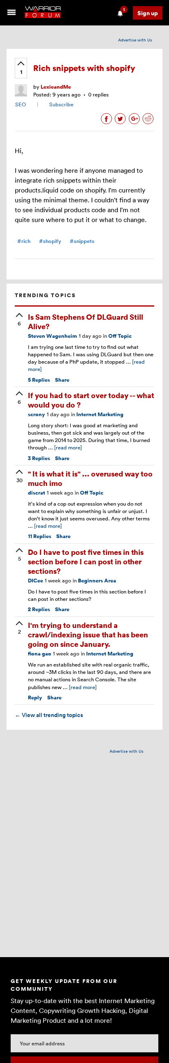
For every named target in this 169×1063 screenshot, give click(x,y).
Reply (35, 697)
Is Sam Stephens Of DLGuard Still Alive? (85, 321)
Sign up (147, 13)
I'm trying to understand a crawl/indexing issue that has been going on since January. (88, 634)
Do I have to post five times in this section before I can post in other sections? (86, 561)
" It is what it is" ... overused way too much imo (90, 478)
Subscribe (61, 104)
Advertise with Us (135, 40)
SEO (20, 104)
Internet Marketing (99, 414)
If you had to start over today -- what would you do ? (91, 400)
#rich (23, 241)
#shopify (50, 241)
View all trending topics (49, 715)
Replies (39, 380)
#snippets (82, 241)
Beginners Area (97, 580)
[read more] (68, 447)
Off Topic (120, 336)
